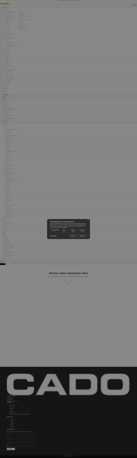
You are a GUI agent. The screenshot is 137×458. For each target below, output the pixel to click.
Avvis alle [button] (73, 235)
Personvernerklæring (63, 227)
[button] (53, 235)
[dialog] (68, 229)
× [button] (88, 220)
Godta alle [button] (82, 235)
